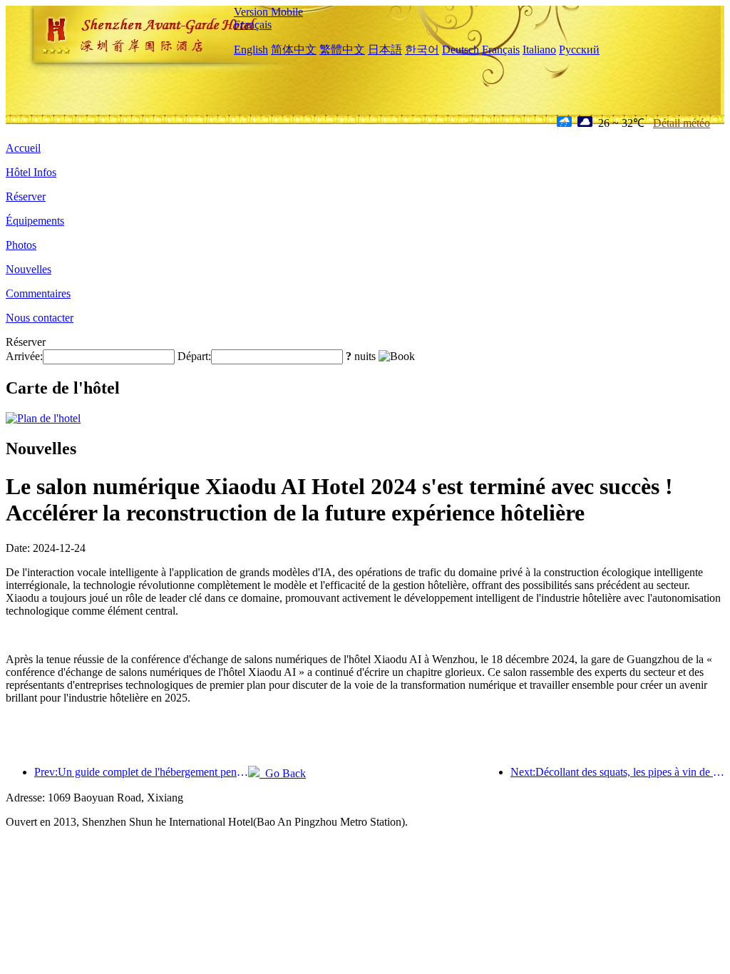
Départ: (194, 356)
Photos (21, 245)
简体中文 (294, 49)
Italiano (539, 49)
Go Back (282, 773)
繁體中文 (342, 49)
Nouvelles (28, 269)
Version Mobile (268, 12)
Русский (579, 49)
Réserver (26, 196)
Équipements (35, 221)
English (251, 49)
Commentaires (38, 293)
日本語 (385, 49)
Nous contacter (39, 318)
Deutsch (460, 49)
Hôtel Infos (31, 172)
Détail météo (681, 123)
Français (253, 25)
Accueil (23, 148)
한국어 (422, 49)
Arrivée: (24, 356)
